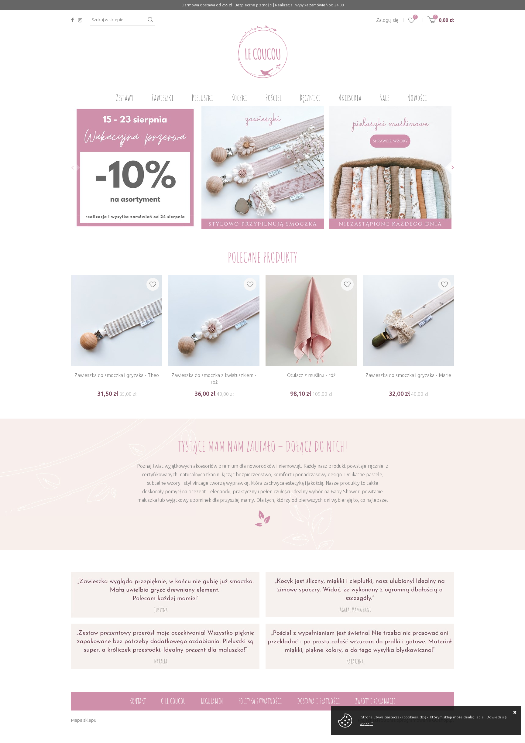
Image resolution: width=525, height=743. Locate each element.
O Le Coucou (173, 701)
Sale (384, 97)
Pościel (273, 97)
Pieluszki (202, 97)
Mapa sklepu (83, 720)
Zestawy (124, 97)
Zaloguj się (387, 20)
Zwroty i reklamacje (375, 701)
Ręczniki (310, 97)
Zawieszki (162, 97)
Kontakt (138, 701)
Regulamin (212, 701)
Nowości (417, 97)
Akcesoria (349, 97)
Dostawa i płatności (318, 701)
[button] (71, 167)
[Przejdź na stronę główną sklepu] (262, 51)
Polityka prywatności (260, 701)
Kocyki (239, 97)
